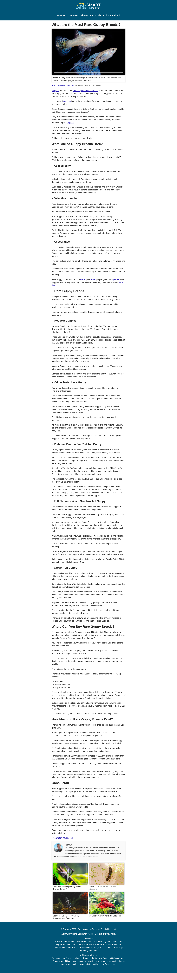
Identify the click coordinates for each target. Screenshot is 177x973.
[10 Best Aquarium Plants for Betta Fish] (106, 913)
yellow (116, 279)
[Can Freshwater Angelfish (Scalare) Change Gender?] (70, 884)
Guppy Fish (70, 86)
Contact (98, 934)
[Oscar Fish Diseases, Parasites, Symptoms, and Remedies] (70, 913)
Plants (101, 15)
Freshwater (73, 15)
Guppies (55, 90)
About (90, 934)
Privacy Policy (109, 934)
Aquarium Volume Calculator (74, 934)
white (93, 279)
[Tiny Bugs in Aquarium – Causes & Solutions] (106, 884)
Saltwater (84, 15)
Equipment (61, 15)
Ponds (93, 15)
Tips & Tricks (111, 15)
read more (87, 80)
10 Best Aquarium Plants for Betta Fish (105, 916)
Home (54, 86)
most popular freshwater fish (85, 90)
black (82, 279)
